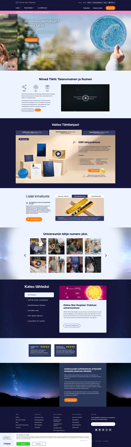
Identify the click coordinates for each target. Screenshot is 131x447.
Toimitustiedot (75, 422)
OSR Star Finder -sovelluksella (38, 300)
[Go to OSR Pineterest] (110, 429)
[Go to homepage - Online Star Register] (26, 2)
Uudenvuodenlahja (97, 2)
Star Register (32, 295)
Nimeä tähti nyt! (31, 40)
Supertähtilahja (38, 422)
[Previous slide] (25, 255)
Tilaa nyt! (38, 110)
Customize (38, 443)
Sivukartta (105, 441)
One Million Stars (33, 310)
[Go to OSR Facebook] (103, 429)
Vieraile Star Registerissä (72, 325)
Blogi (89, 2)
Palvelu (80, 2)
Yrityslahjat (86, 8)
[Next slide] (106, 255)
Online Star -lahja (39, 417)
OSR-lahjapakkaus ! (65, 132)
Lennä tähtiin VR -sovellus (36, 321)
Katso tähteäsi (28, 8)
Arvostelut (18, 427)
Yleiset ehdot (98, 441)
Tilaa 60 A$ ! (94, 170)
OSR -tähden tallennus (35, 316)
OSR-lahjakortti (38, 424)
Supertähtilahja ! (99, 132)
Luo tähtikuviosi (42, 8)
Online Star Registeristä (28, 110)
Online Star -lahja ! (32, 132)
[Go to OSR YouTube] (106, 429)
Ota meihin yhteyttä (20, 419)
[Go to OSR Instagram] (96, 429)
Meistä (84, 2)
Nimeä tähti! (110, 8)
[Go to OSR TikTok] (99, 429)
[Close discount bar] (114, 12)
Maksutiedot (75, 419)
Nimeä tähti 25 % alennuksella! (42, 12)
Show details (83, 440)
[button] (57, 209)
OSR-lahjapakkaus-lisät (79, 196)
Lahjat (17, 8)
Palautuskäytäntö (76, 424)
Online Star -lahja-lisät (63, 196)
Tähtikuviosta (75, 427)
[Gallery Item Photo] (38, 246)
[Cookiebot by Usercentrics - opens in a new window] (7, 444)
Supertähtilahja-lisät (96, 196)
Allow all (23, 443)
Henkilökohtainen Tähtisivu (36, 305)
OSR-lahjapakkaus (39, 419)
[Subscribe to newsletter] (113, 424)
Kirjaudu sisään (97, 8)
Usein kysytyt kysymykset (22, 424)
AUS (105, 2)
